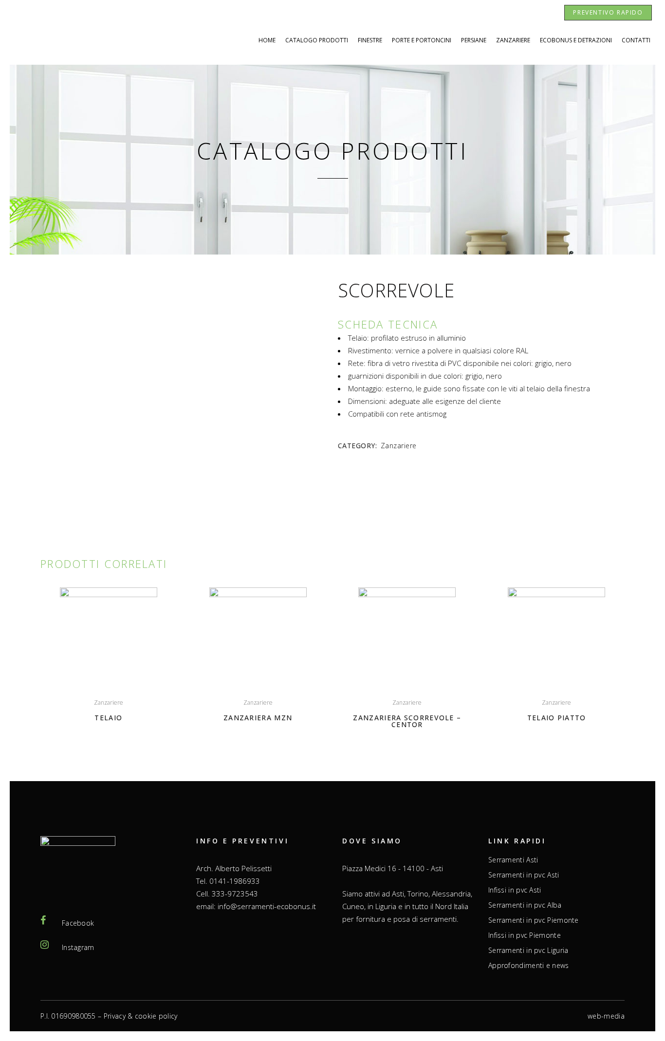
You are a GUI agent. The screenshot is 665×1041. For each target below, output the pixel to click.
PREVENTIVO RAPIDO (608, 12)
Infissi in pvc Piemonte (524, 935)
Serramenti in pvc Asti (523, 875)
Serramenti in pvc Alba (525, 905)
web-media (606, 1016)
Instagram (78, 947)
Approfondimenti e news (528, 965)
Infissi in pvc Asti (514, 890)
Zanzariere (399, 445)
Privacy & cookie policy (141, 1016)
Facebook (78, 923)
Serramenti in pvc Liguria (528, 950)
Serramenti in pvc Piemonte (533, 920)
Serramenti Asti (513, 860)
